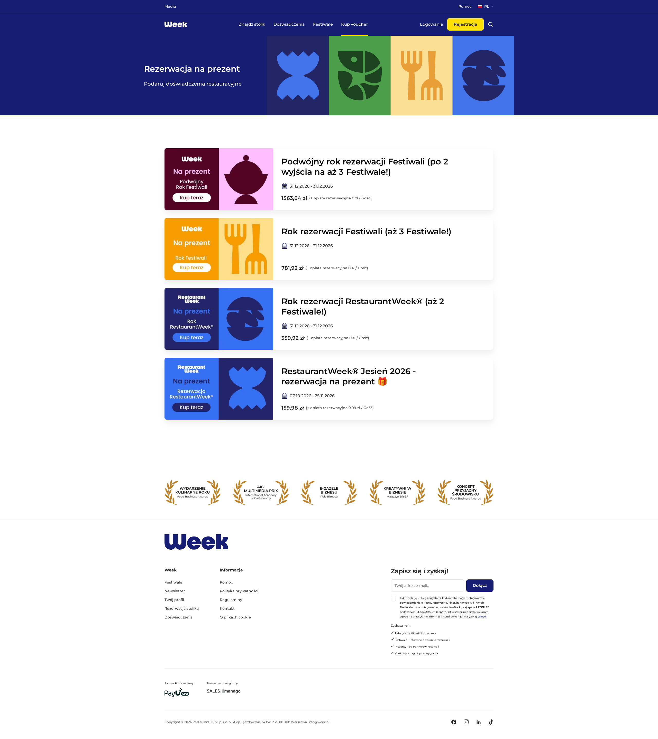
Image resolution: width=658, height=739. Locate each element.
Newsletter (174, 591)
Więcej (482, 616)
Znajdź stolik (252, 24)
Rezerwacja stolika (181, 608)
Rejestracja (465, 24)
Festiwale (323, 24)
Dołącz (480, 585)
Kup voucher (354, 24)
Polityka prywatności (239, 591)
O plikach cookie (235, 617)
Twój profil (174, 599)
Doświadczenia (289, 24)
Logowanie (431, 24)
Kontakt (227, 608)
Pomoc (226, 582)
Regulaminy (231, 599)
